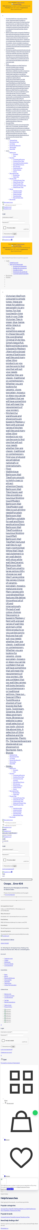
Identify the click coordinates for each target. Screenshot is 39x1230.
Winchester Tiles (18, 1217)
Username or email (6, 1032)
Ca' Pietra (11, 1217)
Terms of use (7, 1005)
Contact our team (9, 995)
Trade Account (8, 958)
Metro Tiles (9, 1210)
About (6, 976)
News (5, 974)
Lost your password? (6, 1049)
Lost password (8, 965)
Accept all (10, 1189)
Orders (6, 960)
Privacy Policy (8, 1007)
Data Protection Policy (23, 1187)
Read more (4, 1189)
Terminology (7, 983)
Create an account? (6, 1052)
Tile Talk (6, 1000)
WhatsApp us (4, 1228)
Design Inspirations (9, 1002)
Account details (8, 963)
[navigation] (19, 1059)
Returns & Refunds (9, 978)
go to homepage (10, 894)
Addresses (7, 962)
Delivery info (7, 994)
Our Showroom (8, 997)
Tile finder (7, 981)
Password (4, 1035)
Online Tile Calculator (10, 985)
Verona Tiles (26, 1217)
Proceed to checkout (7, 1063)
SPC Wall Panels (16, 1208)
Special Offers (16, 1210)
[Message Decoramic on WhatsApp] (35, 1112)
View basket (16, 1063)
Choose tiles (8, 980)
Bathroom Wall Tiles (25, 1208)
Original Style (4, 1217)
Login (13, 1046)
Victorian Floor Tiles (6, 1208)
